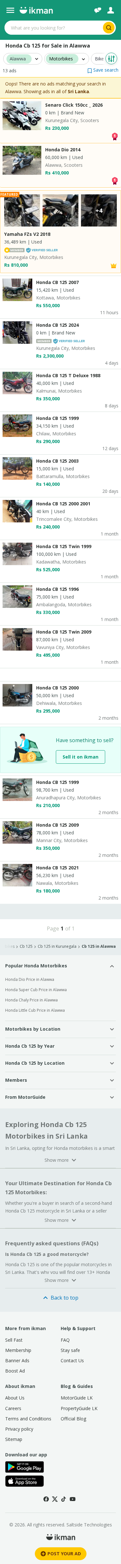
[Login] (111, 10)
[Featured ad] (113, 265)
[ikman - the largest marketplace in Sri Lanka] (36, 10)
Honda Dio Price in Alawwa (29, 979)
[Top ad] (114, 136)
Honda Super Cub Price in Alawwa (36, 989)
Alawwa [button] (18, 59)
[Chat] (98, 10)
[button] (102, 70)
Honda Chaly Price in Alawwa (31, 1000)
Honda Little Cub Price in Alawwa (35, 1010)
